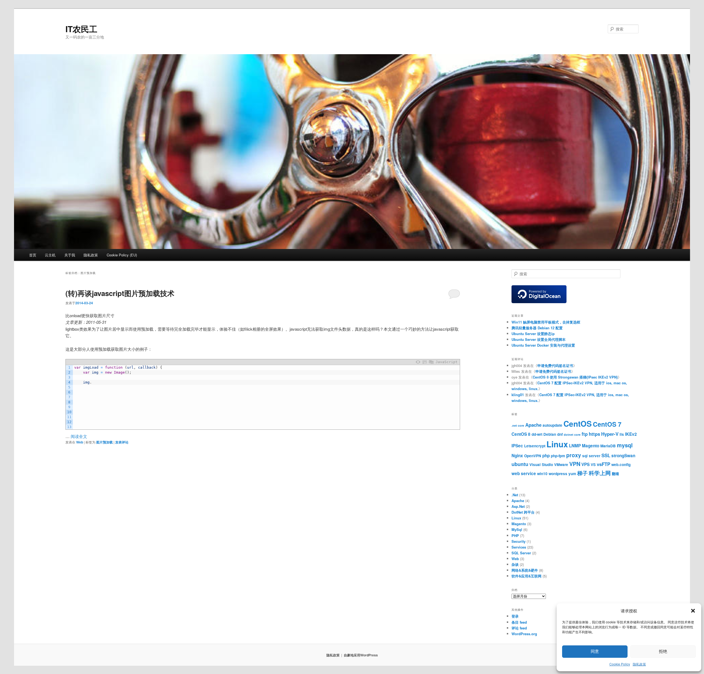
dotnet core (572, 434)
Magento (590, 446)
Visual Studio (541, 464)
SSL (605, 455)
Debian (549, 434)
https (594, 434)
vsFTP (603, 464)
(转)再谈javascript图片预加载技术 (119, 293)
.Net (515, 494)
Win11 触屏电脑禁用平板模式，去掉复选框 (546, 322)
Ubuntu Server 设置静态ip (533, 333)
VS (593, 464)
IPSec (517, 446)
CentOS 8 (521, 434)
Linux (557, 444)
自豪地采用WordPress (361, 655)
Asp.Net (518, 506)
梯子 (582, 473)
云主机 (50, 254)
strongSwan (623, 456)
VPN (574, 464)
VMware (561, 464)
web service (524, 473)
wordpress (558, 473)
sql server (591, 455)
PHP (515, 535)
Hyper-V (609, 434)
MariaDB (608, 445)
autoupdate (552, 425)
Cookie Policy (619, 664)
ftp (585, 434)
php (546, 456)
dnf (560, 434)
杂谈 (515, 564)
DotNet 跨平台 (523, 512)
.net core (518, 425)
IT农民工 (81, 29)
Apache (533, 424)
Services (519, 547)
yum (572, 473)
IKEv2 (631, 434)
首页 (32, 254)
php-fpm (558, 455)
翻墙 (615, 473)
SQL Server (521, 552)
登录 (515, 616)
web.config (621, 464)
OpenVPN (532, 455)
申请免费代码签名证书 (555, 365)
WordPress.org (524, 633)
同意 (595, 651)
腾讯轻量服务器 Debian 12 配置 (537, 327)
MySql (517, 529)
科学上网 (600, 473)
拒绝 (663, 651)
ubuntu (520, 464)
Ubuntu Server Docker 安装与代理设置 (543, 345)
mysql (625, 445)
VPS (585, 464)
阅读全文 (79, 436)
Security (519, 541)
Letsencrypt (534, 445)
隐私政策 (639, 664)
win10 (542, 473)
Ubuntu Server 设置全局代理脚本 (539, 339)
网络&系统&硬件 (525, 570)
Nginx (517, 456)
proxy (573, 455)
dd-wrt (537, 434)
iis (622, 434)
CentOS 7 (607, 424)
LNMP (575, 446)
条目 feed (519, 622)
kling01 (518, 394)
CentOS (577, 423)
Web (79, 442)
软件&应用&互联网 (526, 576)
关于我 (69, 254)
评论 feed (519, 628)
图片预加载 (104, 442)
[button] (693, 610)
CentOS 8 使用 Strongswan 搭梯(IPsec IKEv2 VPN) (575, 377)
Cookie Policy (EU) (122, 254)
